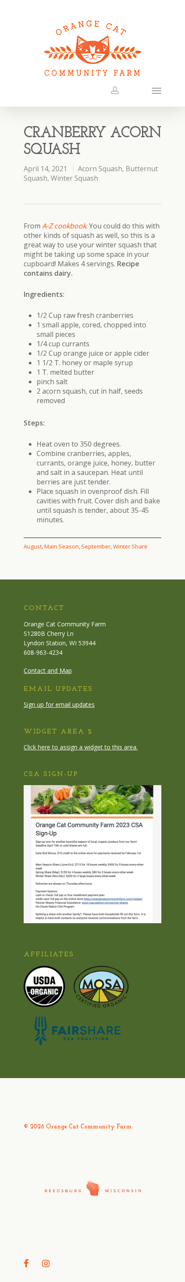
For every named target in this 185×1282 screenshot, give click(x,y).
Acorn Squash (100, 168)
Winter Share (130, 546)
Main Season (61, 546)
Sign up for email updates (59, 704)
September (96, 546)
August (33, 546)
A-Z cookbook (64, 226)
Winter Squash (74, 178)
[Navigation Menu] (156, 90)
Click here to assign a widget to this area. (81, 747)
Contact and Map (48, 670)
